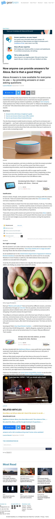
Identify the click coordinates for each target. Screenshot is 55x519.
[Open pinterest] (17, 506)
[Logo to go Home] (10, 3)
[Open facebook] (15, 506)
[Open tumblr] (12, 508)
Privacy (42, 516)
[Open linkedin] (15, 508)
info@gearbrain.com (4, 506)
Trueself (24, 507)
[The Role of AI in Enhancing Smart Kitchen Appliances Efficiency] (27, 471)
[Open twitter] (12, 506)
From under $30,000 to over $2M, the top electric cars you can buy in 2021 (10, 480)
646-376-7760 (5, 509)
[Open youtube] (20, 506)
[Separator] (33, 93)
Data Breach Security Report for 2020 (9, 496)
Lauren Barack (7, 85)
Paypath (24, 509)
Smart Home (6, 28)
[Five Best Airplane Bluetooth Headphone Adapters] (45, 489)
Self (39, 477)
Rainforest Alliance (24, 349)
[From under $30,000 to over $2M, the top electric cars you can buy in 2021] (10, 471)
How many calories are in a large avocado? (37, 248)
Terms (47, 516)
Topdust (29, 505)
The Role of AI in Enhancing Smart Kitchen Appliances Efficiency (27, 480)
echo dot (12, 432)
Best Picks (33, 2)
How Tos (50, 2)
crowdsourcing (20, 432)
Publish (48, 448)
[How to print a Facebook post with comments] (27, 489)
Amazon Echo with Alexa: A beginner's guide (19, 114)
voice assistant (42, 199)
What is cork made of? (15, 306)
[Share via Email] (28, 93)
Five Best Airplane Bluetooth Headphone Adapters (44, 497)
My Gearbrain (24, 2)
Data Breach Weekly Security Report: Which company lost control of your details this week (44, 481)
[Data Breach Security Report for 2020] (10, 489)
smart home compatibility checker (31, 372)
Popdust (24, 505)
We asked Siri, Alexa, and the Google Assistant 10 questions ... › (23, 422)
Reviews (40, 2)
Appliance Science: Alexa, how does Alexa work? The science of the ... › (25, 419)
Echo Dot (22, 308)
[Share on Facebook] (9, 93)
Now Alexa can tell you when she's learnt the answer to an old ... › (23, 413)
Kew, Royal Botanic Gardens (22, 326)
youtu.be (5, 406)
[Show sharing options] (51, 158)
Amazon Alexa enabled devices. (34, 374)
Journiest (29, 507)
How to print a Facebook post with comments (27, 496)
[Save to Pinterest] (23, 93)
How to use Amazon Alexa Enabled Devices (18, 118)
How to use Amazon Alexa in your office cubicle (20, 116)
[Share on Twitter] (18, 93)
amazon (5, 432)
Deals (45, 2)
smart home (29, 432)
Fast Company (44, 102)
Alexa (4, 98)
